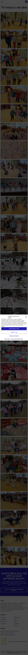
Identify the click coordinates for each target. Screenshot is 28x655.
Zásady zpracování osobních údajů (17, 338)
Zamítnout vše (14, 332)
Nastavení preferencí (14, 335)
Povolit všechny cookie (14, 328)
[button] (26, 317)
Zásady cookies (7, 338)
